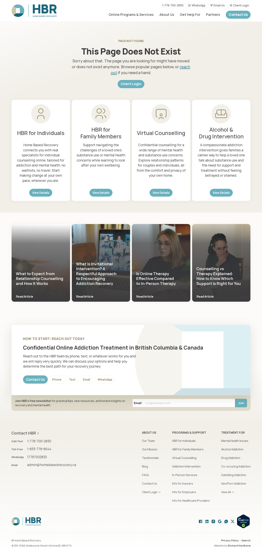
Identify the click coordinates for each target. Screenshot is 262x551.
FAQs (145, 475)
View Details (40, 193)
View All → (227, 492)
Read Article (24, 296)
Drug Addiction (230, 458)
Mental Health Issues (234, 441)
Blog (145, 466)
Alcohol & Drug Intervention (221, 133)
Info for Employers (184, 492)
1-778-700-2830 (172, 5)
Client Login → (151, 492)
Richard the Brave (239, 545)
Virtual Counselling (161, 133)
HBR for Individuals (41, 133)
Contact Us (35, 379)
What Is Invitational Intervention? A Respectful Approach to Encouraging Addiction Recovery (96, 273)
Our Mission (149, 449)
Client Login (241, 5)
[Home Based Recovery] (34, 11)
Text (72, 379)
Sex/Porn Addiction (233, 483)
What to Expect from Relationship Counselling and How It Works (39, 278)
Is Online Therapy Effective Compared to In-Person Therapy (156, 278)
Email (86, 379)
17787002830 (37, 457)
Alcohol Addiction (232, 449)
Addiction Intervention (186, 466)
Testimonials (150, 458)
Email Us (219, 5)
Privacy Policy (230, 540)
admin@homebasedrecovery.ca (51, 464)
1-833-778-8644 (39, 449)
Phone (56, 379)
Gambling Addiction (233, 475)
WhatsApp (198, 5)
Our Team (148, 441)
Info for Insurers (182, 483)
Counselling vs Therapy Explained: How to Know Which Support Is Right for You (218, 276)
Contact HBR (23, 433)
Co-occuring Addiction (236, 466)
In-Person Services (184, 475)
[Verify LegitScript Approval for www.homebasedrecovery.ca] (243, 521)
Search (246, 540)
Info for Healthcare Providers (191, 501)
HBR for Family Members (101, 133)
